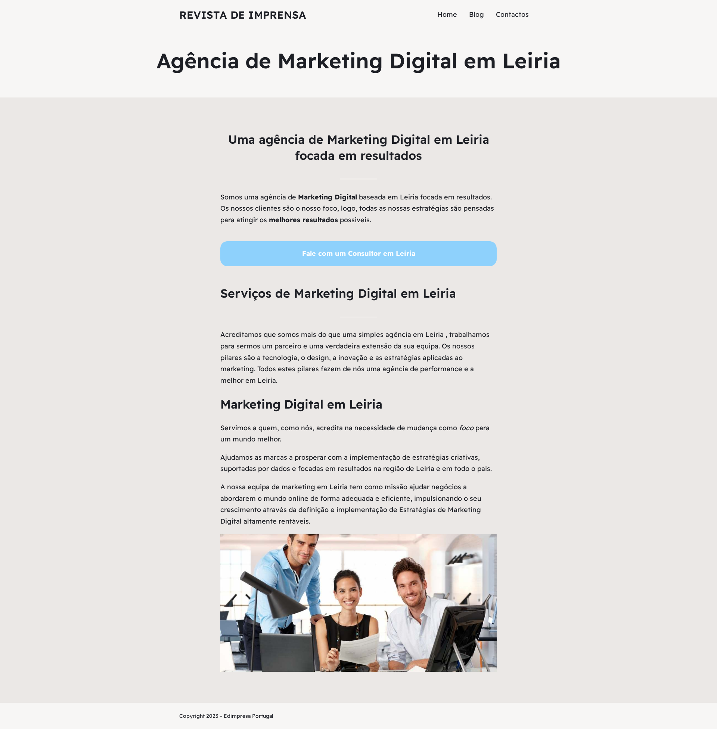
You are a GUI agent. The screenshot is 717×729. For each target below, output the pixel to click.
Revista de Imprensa (242, 14)
